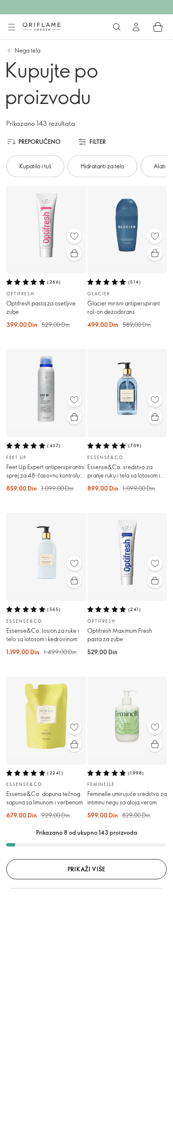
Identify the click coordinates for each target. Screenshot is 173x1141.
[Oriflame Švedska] (42, 26)
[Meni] (11, 27)
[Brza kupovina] (74, 253)
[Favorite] (74, 236)
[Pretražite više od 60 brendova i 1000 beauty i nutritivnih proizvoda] (116, 27)
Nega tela (27, 50)
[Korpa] (158, 27)
